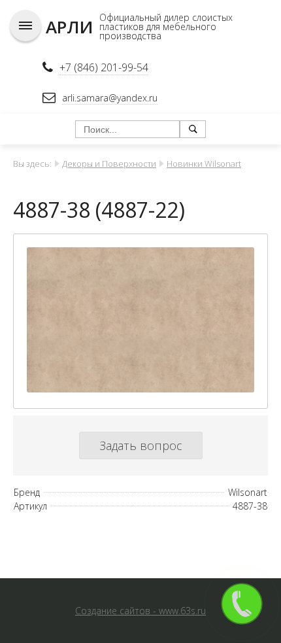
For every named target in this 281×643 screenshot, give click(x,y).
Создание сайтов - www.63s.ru (140, 610)
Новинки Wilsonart (204, 163)
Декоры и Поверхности (109, 163)
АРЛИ (69, 27)
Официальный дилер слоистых (166, 17)
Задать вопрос (140, 445)
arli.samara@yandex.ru (109, 98)
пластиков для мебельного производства (157, 31)
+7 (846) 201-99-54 (103, 67)
